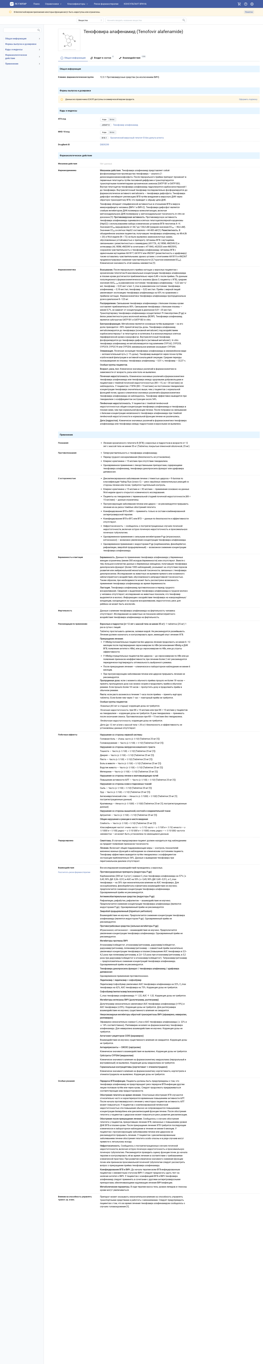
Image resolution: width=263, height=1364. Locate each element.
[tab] (73, 58)
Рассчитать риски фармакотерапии (74, 872)
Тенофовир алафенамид (125, 125)
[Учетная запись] (252, 4)
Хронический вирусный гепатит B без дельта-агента (137, 137)
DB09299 (104, 144)
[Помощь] (245, 4)
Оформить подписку (248, 99)
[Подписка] (239, 4)
